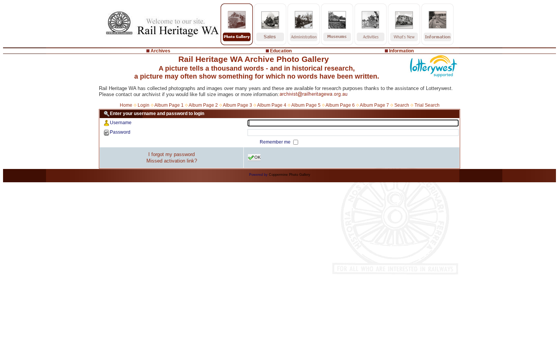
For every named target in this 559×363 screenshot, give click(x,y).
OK (257, 157)
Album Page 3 (237, 105)
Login (143, 105)
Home (126, 105)
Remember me (276, 142)
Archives (160, 51)
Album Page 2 (203, 105)
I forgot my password (171, 154)
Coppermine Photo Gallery (289, 175)
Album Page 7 (374, 105)
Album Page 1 (169, 105)
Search (401, 105)
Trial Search (427, 105)
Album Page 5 (306, 105)
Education (281, 51)
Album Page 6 (340, 105)
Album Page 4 (271, 105)
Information (401, 51)
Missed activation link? (171, 161)
